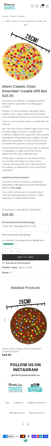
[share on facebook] (11, 272)
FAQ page (15, 187)
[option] (25, 56)
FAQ (7, 402)
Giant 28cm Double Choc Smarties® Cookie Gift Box (21, 350)
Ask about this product (18, 263)
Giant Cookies (17, 16)
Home (5, 16)
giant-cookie (25, 267)
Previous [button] (2, 56)
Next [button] (48, 56)
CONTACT (18, 402)
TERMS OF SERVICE (36, 402)
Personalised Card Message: (18, 222)
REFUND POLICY (17, 412)
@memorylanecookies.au (25, 375)
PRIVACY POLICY (37, 412)
